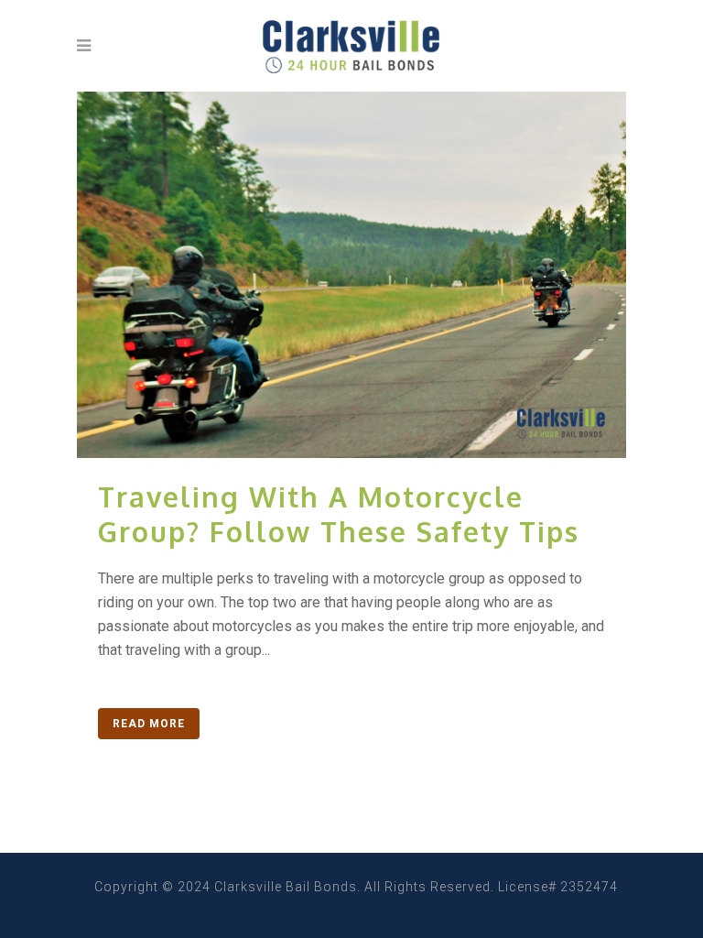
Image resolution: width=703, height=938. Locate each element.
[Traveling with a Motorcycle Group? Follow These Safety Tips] (351, 275)
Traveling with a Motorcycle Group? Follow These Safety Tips (338, 514)
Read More (149, 723)
